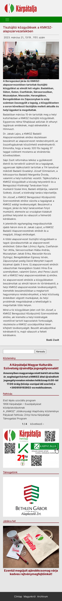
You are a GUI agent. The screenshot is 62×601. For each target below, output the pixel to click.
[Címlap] (20, 8)
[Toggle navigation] (7, 20)
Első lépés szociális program (19, 400)
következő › (37, 423)
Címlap (18, 596)
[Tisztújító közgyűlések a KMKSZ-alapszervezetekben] (31, 60)
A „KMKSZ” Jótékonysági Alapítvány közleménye (31, 411)
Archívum (42, 596)
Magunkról (30, 596)
